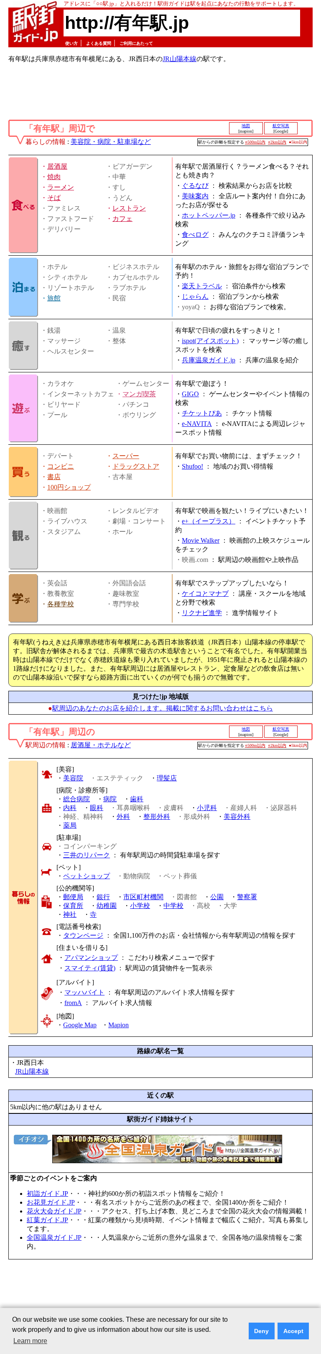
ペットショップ (86, 876)
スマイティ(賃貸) (89, 968)
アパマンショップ (91, 957)
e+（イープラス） (208, 521)
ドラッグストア (135, 466)
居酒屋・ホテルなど (101, 745)
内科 (69, 807)
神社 (69, 914)
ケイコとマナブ (205, 593)
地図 (246, 125)
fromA (73, 1002)
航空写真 (281, 125)
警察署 (247, 896)
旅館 (54, 298)
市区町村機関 (143, 896)
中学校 (173, 905)
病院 (110, 799)
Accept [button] (293, 1331)
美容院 (73, 778)
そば (54, 197)
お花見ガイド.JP (51, 1202)
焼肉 (54, 176)
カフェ (122, 218)
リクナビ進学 (202, 612)
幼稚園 (107, 905)
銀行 (103, 896)
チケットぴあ (202, 413)
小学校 (140, 905)
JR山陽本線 (179, 58)
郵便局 (73, 896)
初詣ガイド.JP (47, 1193)
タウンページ (83, 935)
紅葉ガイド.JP (47, 1219)
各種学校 (60, 604)
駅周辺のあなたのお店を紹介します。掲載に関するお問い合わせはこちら (162, 708)
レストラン (129, 208)
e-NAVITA (197, 423)
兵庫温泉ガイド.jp (208, 360)
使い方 (71, 43)
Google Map (80, 1024)
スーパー (125, 455)
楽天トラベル (202, 286)
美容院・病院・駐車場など (111, 141)
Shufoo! (192, 466)
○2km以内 (277, 142)
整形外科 (156, 816)
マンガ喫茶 (139, 393)
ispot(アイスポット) (210, 340)
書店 (54, 476)
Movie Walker (200, 540)
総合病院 (76, 799)
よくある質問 (98, 43)
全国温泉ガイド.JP (54, 1237)
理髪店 (167, 778)
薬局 (69, 825)
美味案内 (195, 196)
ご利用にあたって (136, 43)
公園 (217, 896)
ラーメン (60, 187)
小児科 (207, 807)
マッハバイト (84, 992)
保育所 (73, 905)
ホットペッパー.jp (208, 215)
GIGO (190, 393)
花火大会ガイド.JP (54, 1211)
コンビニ (60, 466)
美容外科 (237, 816)
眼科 (96, 807)
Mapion (118, 1024)
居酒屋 (57, 166)
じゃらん (195, 296)
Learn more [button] (30, 1340)
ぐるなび (195, 185)
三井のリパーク (86, 855)
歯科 (136, 799)
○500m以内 (255, 142)
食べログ (195, 234)
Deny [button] (261, 1331)
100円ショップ (69, 487)
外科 (123, 816)
